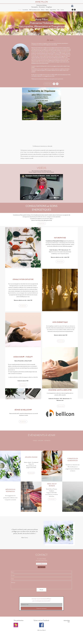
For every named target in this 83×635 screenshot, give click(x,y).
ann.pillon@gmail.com (41, 563)
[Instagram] (57, 84)
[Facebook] (54, 84)
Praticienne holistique (41, 5)
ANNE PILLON (41, 1)
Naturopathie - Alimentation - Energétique (41, 7)
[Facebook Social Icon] (41, 625)
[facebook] (72, 9)
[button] (72, 5)
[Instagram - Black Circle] (75, 9)
